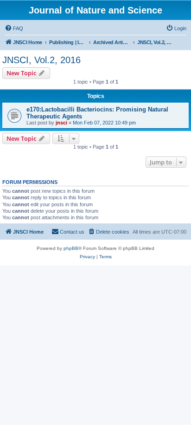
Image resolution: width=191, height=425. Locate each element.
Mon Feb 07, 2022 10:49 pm (104, 122)
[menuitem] (14, 28)
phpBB (71, 248)
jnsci (61, 122)
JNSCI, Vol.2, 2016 (41, 60)
